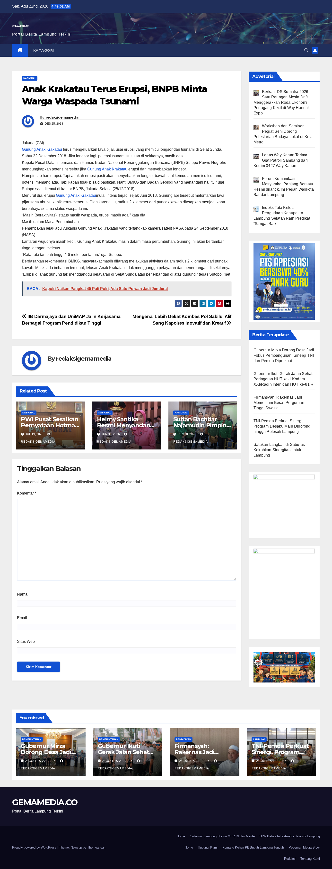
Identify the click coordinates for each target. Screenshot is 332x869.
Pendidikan (183, 739)
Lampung (259, 739)
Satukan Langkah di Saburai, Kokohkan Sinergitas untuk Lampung (279, 449)
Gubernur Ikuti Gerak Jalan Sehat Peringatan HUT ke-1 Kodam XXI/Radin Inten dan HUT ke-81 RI (284, 379)
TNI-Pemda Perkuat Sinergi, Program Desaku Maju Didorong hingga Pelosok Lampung (282, 426)
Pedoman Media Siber (304, 847)
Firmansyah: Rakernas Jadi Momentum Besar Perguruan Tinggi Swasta (278, 402)
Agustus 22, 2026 (41, 761)
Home (181, 836)
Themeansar (96, 847)
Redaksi (290, 858)
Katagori (43, 50)
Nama (22, 594)
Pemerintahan (31, 739)
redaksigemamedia (62, 117)
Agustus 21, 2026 (118, 761)
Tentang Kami (310, 858)
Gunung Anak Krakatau (42, 149)
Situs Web (26, 641)
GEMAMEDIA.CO (20, 26)
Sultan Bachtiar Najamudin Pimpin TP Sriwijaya (200, 425)
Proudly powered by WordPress (34, 847)
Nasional (29, 78)
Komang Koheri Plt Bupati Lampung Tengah (253, 847)
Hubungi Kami (208, 847)
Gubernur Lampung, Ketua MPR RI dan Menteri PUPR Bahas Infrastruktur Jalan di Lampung (255, 836)
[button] (306, 50)
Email (22, 618)
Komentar (26, 493)
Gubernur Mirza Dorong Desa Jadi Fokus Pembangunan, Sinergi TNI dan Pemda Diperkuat (283, 355)
